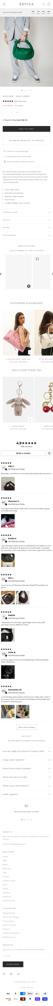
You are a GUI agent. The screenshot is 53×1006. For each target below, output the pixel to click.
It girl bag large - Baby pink (18, 359)
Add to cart (26, 129)
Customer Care (9, 901)
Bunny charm (18, 426)
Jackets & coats (9, 881)
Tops (5, 872)
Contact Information (11, 933)
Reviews (6, 929)
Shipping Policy (9, 913)
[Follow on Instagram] (11, 974)
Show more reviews (26, 727)
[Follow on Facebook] (4, 974)
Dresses (6, 877)
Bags (5, 860)
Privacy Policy (8, 921)
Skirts (5, 885)
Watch (5, 889)
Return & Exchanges (11, 917)
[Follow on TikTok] (18, 974)
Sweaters (6, 893)
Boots (5, 865)
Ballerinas (7, 869)
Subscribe (13, 964)
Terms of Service (9, 925)
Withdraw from (9, 937)
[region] (26, 809)
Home (5, 856)
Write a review (23, 453)
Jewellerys (7, 897)
